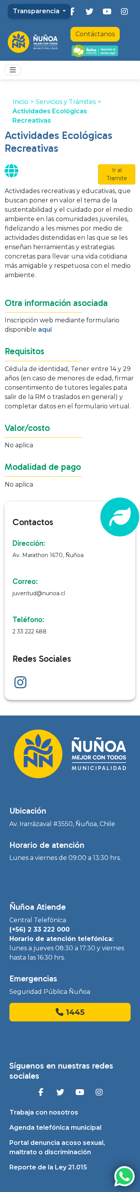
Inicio (20, 101)
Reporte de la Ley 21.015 (48, 1167)
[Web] (11, 174)
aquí (45, 329)
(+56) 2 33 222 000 (39, 929)
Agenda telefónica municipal (55, 1127)
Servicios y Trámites (66, 101)
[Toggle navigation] (13, 70)
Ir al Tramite (117, 174)
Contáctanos (95, 34)
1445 (74, 1012)
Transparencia (37, 11)
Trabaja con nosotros (43, 1112)
